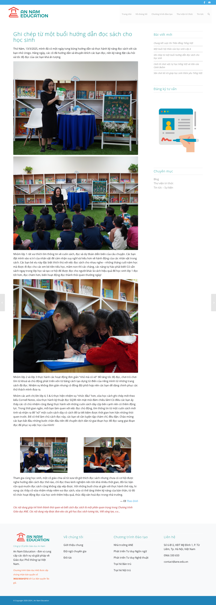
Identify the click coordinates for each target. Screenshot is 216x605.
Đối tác (68, 557)
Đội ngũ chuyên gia (75, 551)
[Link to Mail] (209, 2)
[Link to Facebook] (204, 2)
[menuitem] (126, 14)
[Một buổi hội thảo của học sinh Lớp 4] (213, 302)
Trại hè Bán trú (122, 564)
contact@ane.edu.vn (176, 561)
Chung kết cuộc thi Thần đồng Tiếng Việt (173, 43)
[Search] (209, 14)
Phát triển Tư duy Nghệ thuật (131, 557)
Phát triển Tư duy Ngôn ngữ (130, 551)
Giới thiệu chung (73, 545)
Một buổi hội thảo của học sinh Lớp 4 (172, 48)
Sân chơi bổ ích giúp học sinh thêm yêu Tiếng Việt (178, 73)
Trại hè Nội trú (122, 570)
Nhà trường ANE (123, 545)
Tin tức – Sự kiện (163, 187)
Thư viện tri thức (163, 183)
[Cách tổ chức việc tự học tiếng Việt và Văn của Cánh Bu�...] (2, 302)
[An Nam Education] (28, 14)
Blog (156, 179)
